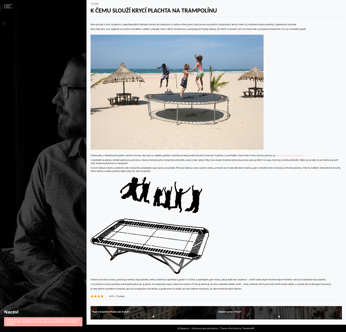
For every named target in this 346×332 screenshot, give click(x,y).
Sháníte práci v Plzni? (229, 311)
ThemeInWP (248, 328)
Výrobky (95, 3)
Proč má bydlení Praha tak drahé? (111, 311)
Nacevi (11, 312)
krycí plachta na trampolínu (290, 155)
